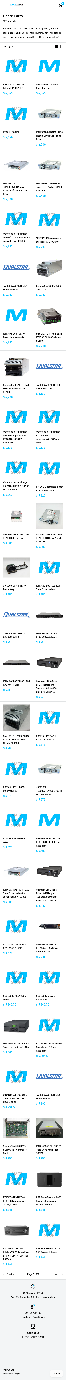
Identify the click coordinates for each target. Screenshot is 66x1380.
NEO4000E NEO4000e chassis (14, 997)
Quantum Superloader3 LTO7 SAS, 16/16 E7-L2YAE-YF (14, 439)
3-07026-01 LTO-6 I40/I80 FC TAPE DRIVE (16, 488)
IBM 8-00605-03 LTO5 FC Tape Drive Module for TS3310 (48, 1150)
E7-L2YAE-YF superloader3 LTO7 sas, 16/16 (47, 439)
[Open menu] (4, 5)
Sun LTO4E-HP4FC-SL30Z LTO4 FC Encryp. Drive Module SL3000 (16, 740)
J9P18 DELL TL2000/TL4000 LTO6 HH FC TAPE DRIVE (49, 791)
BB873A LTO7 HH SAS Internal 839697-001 (13, 86)
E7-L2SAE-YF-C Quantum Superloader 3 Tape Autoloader (49, 1047)
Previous (10, 1274)
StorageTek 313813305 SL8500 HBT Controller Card (15, 1150)
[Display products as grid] (56, 46)
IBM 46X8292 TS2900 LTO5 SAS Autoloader (47, 635)
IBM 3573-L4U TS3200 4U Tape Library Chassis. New (16, 1045)
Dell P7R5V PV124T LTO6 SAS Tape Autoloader (48, 1250)
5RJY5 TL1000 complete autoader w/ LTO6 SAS (48, 240)
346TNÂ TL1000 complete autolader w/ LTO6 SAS (16, 239)
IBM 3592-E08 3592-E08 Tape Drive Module (48, 587)
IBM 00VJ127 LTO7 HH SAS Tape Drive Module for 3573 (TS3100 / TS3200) (16, 893)
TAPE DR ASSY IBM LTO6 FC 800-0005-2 (48, 1096)
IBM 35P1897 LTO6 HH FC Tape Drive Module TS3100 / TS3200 (49, 187)
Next (57, 1274)
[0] (60, 5)
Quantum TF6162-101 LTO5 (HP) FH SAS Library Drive (16, 536)
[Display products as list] (61, 46)
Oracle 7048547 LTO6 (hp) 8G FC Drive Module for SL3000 (16, 388)
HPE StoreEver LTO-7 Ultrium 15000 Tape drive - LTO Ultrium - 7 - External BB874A (16, 1254)
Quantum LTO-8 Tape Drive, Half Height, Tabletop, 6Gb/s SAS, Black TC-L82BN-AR (46, 686)
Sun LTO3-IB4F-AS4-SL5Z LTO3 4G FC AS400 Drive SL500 (49, 337)
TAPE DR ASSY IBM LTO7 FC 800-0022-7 (15, 287)
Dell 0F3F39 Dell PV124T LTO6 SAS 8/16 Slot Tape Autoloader (48, 842)
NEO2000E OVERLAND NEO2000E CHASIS (14, 946)
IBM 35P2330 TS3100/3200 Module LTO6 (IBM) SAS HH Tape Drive (15, 188)
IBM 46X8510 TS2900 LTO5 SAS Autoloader (16, 683)
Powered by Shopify (11, 1373)
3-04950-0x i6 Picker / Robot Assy (14, 587)
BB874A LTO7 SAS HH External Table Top (47, 738)
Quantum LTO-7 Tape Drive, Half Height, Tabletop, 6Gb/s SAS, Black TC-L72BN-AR (46, 895)
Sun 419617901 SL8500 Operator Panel (47, 86)
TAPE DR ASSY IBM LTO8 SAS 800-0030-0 (48, 387)
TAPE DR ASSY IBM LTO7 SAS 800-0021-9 (15, 635)
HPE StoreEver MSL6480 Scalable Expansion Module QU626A (48, 1201)
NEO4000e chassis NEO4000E (45, 997)
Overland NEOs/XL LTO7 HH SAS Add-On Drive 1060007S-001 (48, 948)
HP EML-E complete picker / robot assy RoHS (49, 488)
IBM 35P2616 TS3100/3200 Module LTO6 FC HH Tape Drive (49, 136)
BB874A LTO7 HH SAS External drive (14, 789)
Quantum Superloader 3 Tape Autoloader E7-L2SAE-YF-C (15, 1098)
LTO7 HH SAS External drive (14, 840)
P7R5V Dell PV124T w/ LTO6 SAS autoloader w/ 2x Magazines (15, 1201)
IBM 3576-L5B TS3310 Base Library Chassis (14, 335)
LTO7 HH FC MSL (11, 132)
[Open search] (48, 5)
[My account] (54, 5)
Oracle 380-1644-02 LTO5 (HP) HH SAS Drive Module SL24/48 (49, 538)
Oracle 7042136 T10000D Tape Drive (48, 287)
